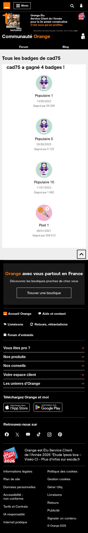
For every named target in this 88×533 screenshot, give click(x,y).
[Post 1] (44, 213)
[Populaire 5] (44, 126)
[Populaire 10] (44, 170)
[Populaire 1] (44, 83)
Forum (23, 46)
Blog (66, 46)
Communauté (26, 36)
